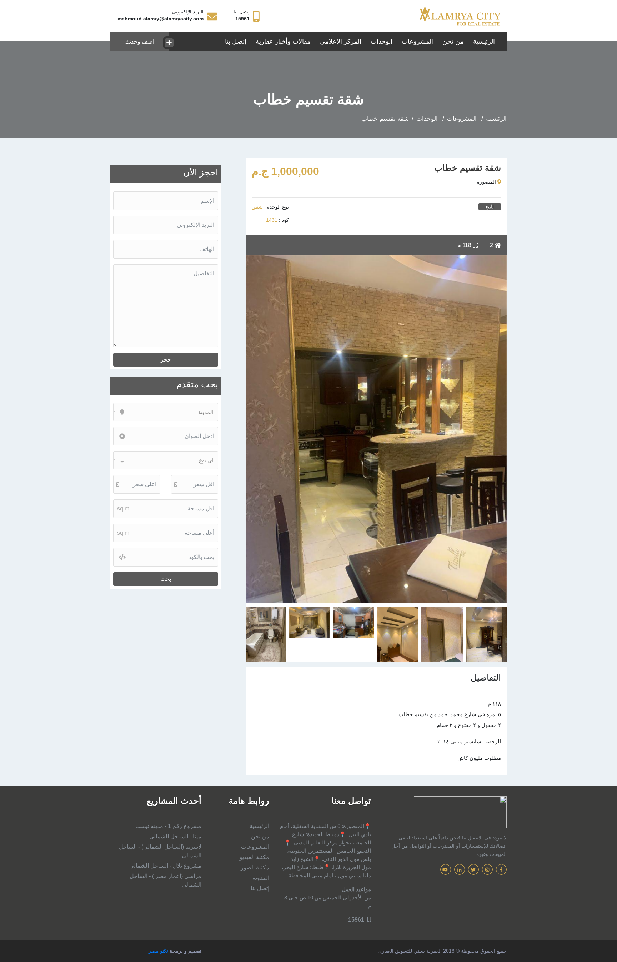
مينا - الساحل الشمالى (175, 836)
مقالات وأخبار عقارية (283, 41)
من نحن (453, 41)
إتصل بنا (235, 41)
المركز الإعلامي (340, 41)
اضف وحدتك (139, 42)
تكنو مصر (158, 951)
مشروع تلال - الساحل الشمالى (165, 866)
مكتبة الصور (255, 867)
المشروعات (417, 41)
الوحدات (380, 41)
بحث (165, 579)
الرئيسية (484, 41)
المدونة (260, 878)
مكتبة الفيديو (254, 857)
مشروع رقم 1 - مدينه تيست (168, 826)
